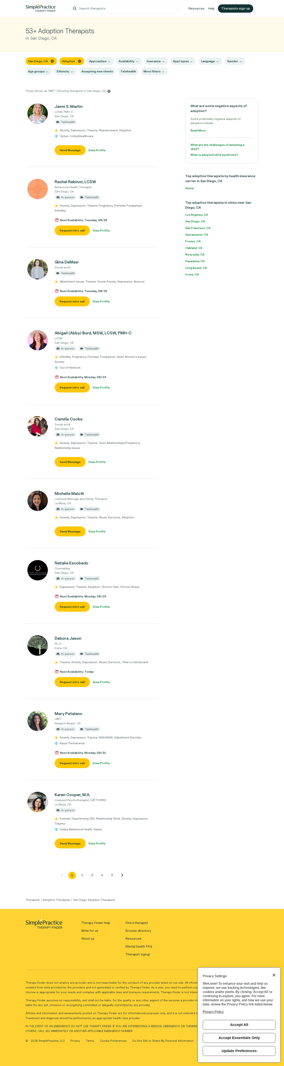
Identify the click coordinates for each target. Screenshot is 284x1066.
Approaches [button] (97, 61)
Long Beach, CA (196, 267)
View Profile (97, 150)
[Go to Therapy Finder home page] (41, 8)
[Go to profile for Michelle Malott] (37, 500)
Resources (196, 8)
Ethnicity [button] (63, 71)
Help (211, 8)
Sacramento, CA (196, 234)
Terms (90, 1040)
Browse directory (138, 931)
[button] (92, 129)
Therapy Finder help (95, 923)
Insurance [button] (154, 61)
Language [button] (208, 61)
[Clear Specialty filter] (79, 60)
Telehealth (128, 71)
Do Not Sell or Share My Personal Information (163, 1040)
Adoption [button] (68, 61)
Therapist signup (137, 954)
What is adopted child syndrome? (214, 154)
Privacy (75, 1040)
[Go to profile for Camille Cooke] (37, 426)
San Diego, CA (195, 221)
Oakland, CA (193, 248)
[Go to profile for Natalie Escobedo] (37, 570)
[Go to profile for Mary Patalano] (37, 720)
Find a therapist (136, 923)
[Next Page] (122, 875)
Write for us (89, 931)
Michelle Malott (69, 493)
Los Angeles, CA (196, 214)
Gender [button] (232, 61)
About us (87, 939)
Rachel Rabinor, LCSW (75, 181)
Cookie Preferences (113, 1040)
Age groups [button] (36, 71)
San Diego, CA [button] (38, 61)
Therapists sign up (235, 8)
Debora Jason (68, 638)
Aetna (189, 188)
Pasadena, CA (195, 261)
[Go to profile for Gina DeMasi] (37, 269)
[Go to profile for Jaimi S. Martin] (37, 113)
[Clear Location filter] (52, 60)
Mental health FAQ (138, 946)
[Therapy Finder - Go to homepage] (43, 925)
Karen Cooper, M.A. (72, 794)
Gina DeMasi (67, 261)
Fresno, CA (193, 241)
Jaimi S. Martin (69, 106)
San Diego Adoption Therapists (94, 900)
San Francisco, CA (197, 228)
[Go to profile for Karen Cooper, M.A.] (37, 802)
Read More (198, 130)
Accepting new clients (97, 71)
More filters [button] (152, 71)
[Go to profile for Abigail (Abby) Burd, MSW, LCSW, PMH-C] (37, 340)
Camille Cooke (69, 419)
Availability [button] (127, 61)
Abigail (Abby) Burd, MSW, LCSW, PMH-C (93, 332)
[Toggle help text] (109, 91)
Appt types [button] (181, 61)
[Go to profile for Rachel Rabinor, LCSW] (37, 189)
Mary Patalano (68, 713)
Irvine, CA (192, 274)
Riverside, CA (194, 254)
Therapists (33, 900)
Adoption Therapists (56, 900)
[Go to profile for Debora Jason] (37, 645)
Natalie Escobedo (71, 562)
